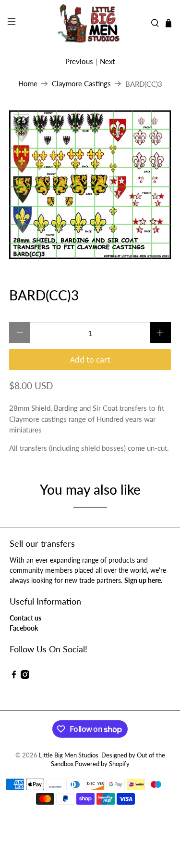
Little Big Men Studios (68, 755)
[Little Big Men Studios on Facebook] (14, 676)
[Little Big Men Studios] (90, 23)
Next (107, 61)
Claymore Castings (81, 83)
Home (27, 83)
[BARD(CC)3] (89, 184)
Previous (79, 61)
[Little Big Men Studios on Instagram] (25, 676)
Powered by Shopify (102, 764)
